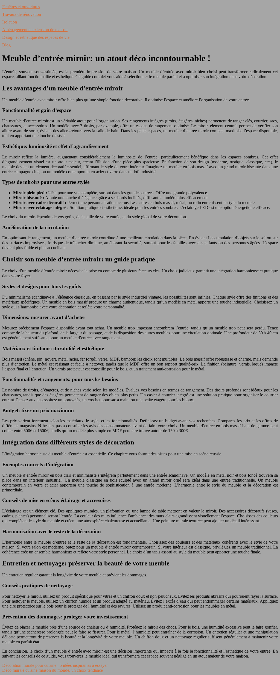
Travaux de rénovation (21, 14)
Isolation (9, 22)
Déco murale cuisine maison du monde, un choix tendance (52, 670)
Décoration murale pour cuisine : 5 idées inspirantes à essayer (55, 665)
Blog (6, 45)
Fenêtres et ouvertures (21, 6)
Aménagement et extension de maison (35, 29)
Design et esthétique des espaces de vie (35, 37)
